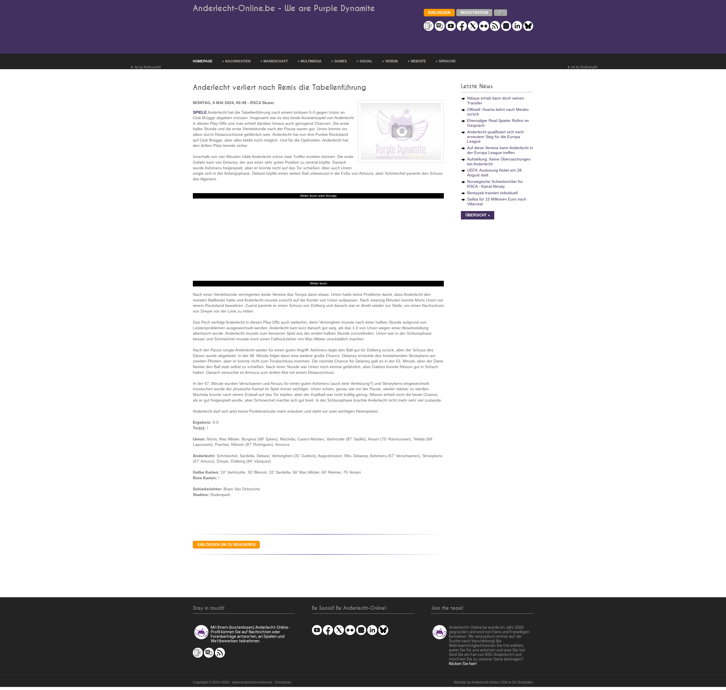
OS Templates (522, 682)
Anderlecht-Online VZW (489, 682)
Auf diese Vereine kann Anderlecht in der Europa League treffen (500, 150)
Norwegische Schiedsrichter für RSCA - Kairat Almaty (495, 184)
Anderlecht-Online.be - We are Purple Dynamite (284, 8)
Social (366, 61)
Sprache (447, 61)
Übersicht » (477, 215)
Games (340, 61)
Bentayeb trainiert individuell (492, 193)
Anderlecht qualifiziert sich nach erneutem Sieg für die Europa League (495, 137)
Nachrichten (238, 61)
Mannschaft (275, 61)
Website (418, 61)
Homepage (202, 61)
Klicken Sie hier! (463, 663)
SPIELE (200, 112)
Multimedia (311, 61)
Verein (391, 61)
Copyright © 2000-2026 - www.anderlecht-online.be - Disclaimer (242, 682)
